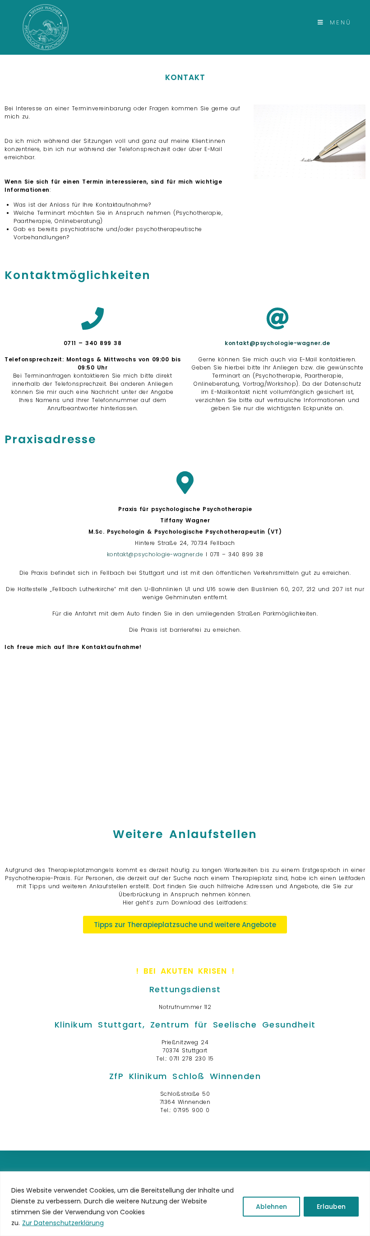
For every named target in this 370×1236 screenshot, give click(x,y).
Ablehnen (271, 1206)
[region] (185, 1203)
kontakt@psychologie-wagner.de (156, 554)
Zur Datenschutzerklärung (63, 1222)
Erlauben (331, 1206)
